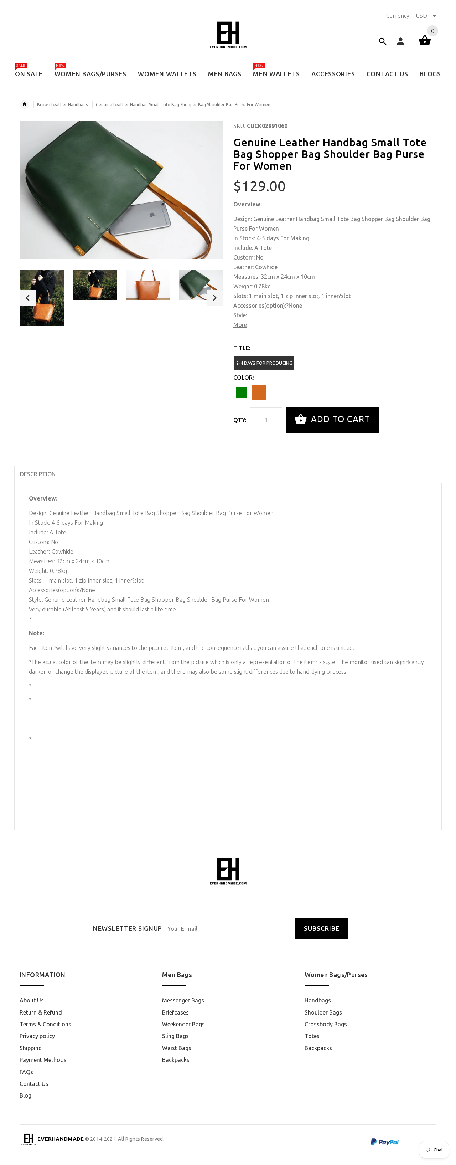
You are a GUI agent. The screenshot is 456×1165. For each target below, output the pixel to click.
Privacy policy (37, 1036)
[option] (42, 298)
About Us (32, 1000)
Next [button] (215, 298)
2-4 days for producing (264, 362)
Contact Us (34, 1084)
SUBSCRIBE (322, 928)
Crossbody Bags (326, 1024)
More (240, 325)
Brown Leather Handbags (62, 104)
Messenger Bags (183, 1000)
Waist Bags (176, 1048)
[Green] (241, 392)
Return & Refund (41, 1012)
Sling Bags (175, 1036)
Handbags (318, 1000)
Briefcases (175, 1012)
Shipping (31, 1048)
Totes (312, 1036)
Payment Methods (43, 1060)
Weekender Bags (183, 1024)
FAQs (26, 1072)
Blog (25, 1095)
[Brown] (259, 392)
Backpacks (176, 1060)
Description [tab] (38, 474)
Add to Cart (339, 419)
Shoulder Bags (323, 1012)
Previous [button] (28, 298)
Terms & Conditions (45, 1024)
